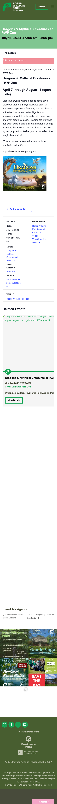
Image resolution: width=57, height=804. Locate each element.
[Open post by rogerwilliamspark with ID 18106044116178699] (42, 672)
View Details (14, 400)
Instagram (4, 725)
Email (25, 725)
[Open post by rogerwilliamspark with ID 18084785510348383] (14, 643)
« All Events (9, 52)
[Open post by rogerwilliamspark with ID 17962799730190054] (42, 643)
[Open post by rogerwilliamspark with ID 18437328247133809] (14, 700)
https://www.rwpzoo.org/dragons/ (19, 151)
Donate (41, 6)
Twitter (18, 725)
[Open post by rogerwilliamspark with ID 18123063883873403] (14, 672)
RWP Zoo (10, 271)
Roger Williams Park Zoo (17, 298)
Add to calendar (18, 208)
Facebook (11, 725)
